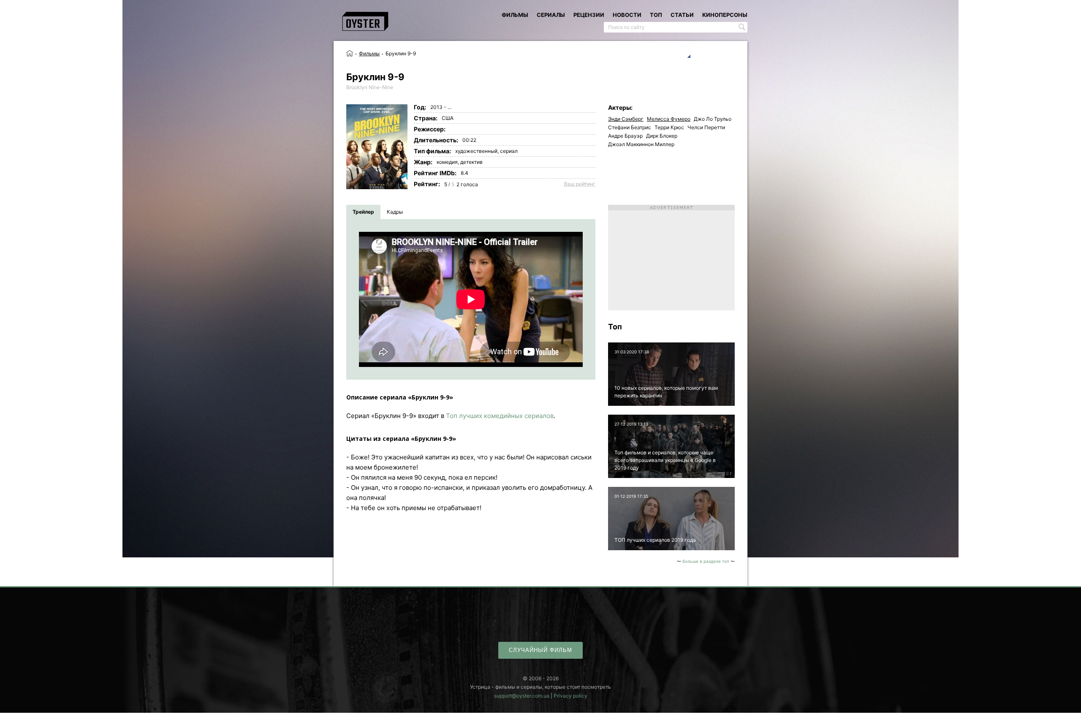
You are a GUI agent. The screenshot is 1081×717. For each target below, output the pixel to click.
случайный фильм (540, 650)
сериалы (551, 14)
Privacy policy (570, 696)
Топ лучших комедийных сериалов (500, 416)
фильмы (515, 14)
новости (627, 14)
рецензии (588, 14)
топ (656, 14)
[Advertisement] (671, 257)
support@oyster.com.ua (521, 696)
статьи (682, 14)
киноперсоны (724, 14)
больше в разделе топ (705, 561)
